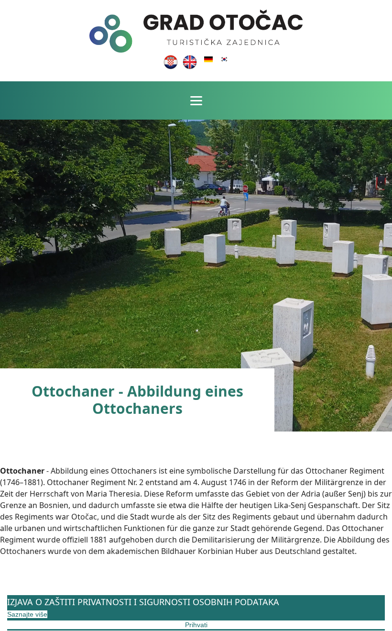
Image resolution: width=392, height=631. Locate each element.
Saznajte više (27, 614)
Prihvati (196, 625)
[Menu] (196, 100)
